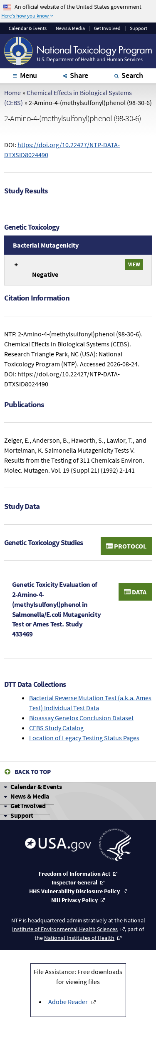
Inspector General (74, 882)
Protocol (129, 546)
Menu (28, 75)
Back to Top (33, 772)
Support (138, 28)
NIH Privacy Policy (74, 900)
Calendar (28, 28)
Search (132, 75)
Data (138, 592)
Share (79, 75)
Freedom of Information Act (74, 873)
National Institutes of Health (79, 938)
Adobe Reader (68, 1001)
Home (12, 92)
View (134, 264)
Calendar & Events (36, 786)
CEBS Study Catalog (56, 728)
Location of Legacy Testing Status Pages (84, 738)
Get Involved (107, 28)
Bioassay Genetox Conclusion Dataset (81, 718)
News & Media (70, 28)
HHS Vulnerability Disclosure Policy (74, 891)
